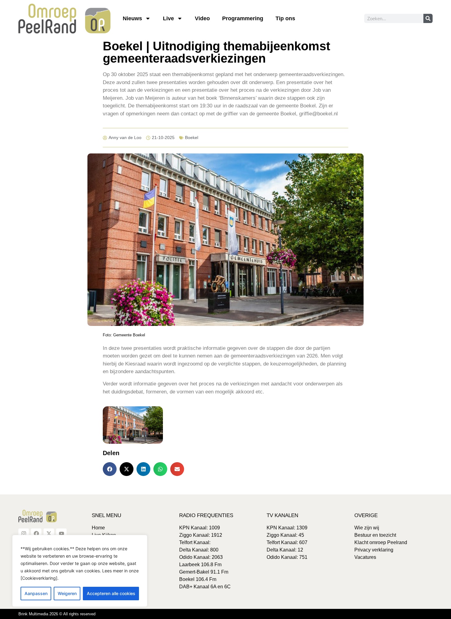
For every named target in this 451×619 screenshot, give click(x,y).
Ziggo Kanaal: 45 (285, 535)
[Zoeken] (428, 18)
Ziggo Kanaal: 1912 (200, 535)
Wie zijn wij (366, 527)
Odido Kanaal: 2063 (201, 557)
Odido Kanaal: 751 (287, 557)
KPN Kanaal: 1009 (199, 527)
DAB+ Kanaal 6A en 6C (205, 586)
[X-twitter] (49, 533)
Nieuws (132, 18)
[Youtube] (61, 533)
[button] (110, 469)
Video (202, 18)
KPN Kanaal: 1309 (287, 527)
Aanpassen (36, 593)
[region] (79, 571)
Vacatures (365, 557)
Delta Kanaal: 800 (198, 549)
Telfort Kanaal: (194, 542)
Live (168, 18)
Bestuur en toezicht (375, 535)
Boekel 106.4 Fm (197, 579)
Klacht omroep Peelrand (380, 542)
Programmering (242, 18)
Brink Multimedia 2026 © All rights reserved (56, 614)
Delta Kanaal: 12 (285, 549)
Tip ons (285, 18)
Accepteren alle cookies (111, 593)
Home (98, 527)
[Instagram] (23, 533)
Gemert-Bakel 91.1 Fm (203, 572)
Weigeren (67, 593)
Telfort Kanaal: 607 (287, 542)
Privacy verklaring (373, 549)
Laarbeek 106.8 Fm (200, 564)
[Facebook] (36, 533)
